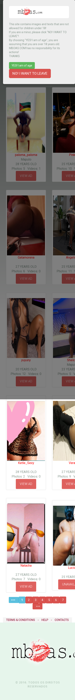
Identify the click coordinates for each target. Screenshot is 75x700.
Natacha (26, 565)
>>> (37, 606)
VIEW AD (26, 484)
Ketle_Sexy (26, 463)
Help (44, 620)
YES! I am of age (22, 65)
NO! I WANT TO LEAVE (29, 73)
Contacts (62, 620)
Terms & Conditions (20, 620)
